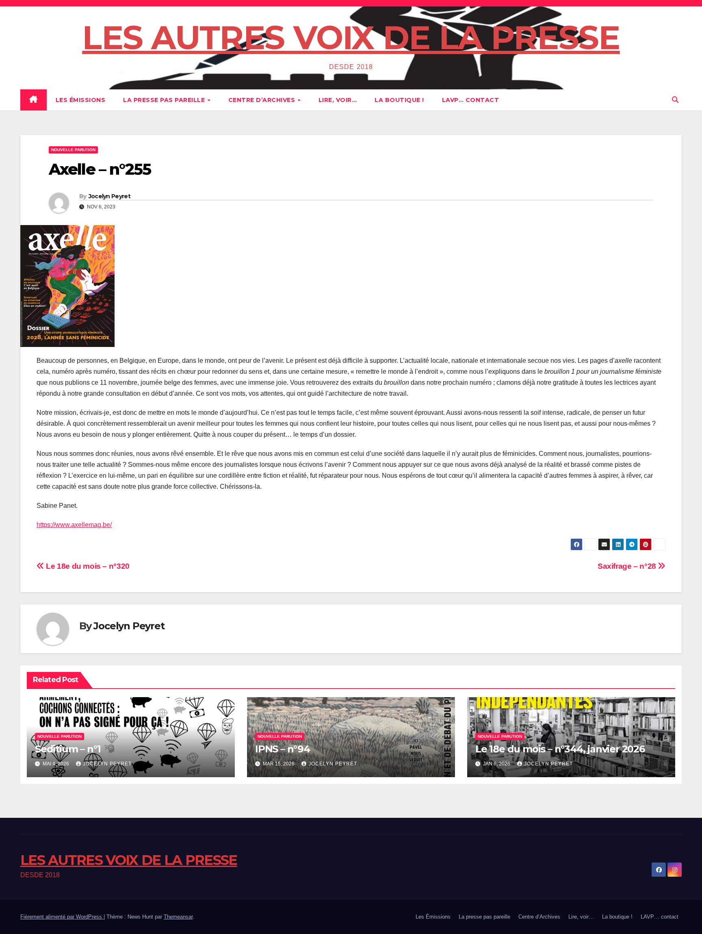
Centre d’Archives (262, 100)
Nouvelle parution (73, 149)
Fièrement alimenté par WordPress (62, 917)
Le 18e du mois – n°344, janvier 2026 (560, 749)
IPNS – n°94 (282, 749)
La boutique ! (399, 100)
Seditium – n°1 (68, 749)
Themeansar (178, 917)
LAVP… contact (470, 100)
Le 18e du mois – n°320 (87, 566)
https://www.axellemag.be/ (74, 524)
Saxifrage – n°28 (628, 566)
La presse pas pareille (165, 100)
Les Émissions (81, 100)
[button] (675, 99)
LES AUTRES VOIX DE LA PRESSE (351, 37)
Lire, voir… (337, 100)
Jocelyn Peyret (109, 196)
